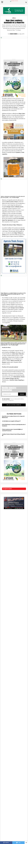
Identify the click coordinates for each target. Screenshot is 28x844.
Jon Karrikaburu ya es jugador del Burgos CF (11, 421)
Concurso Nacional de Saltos (17, 399)
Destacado (4, 400)
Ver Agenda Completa (7, 488)
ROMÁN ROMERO (13, 34)
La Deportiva (10, 400)
